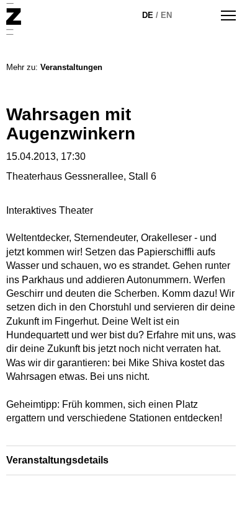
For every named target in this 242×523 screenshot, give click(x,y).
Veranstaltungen (71, 67)
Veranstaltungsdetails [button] (57, 460)
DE (147, 15)
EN (166, 15)
